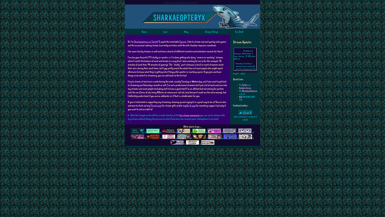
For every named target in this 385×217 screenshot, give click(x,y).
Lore (165, 32)
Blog (186, 32)
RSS (240, 97)
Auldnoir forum (245, 88)
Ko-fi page (191, 105)
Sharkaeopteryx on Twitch (145, 42)
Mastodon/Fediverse (249, 91)
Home (144, 32)
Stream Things (211, 32)
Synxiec (182, 42)
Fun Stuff (239, 32)
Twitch (244, 85)
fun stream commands (189, 115)
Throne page (156, 105)
